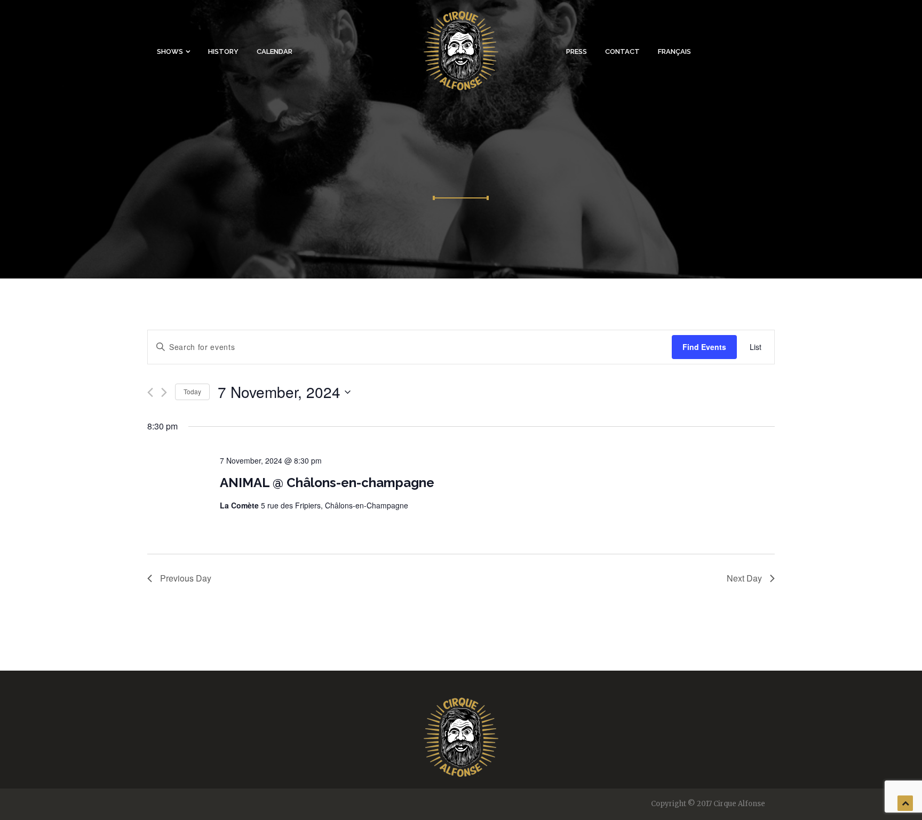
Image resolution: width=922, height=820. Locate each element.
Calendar (274, 51)
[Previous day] (150, 392)
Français (674, 51)
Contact (622, 51)
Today (192, 391)
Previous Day (185, 578)
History (223, 51)
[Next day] (164, 392)
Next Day (744, 578)
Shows (170, 51)
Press (576, 51)
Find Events (704, 346)
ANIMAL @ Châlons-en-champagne (327, 482)
